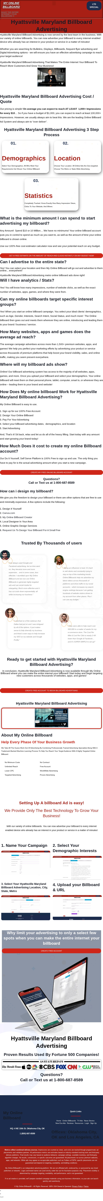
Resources (79, 1123)
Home (58, 1121)
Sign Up (93, 1123)
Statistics (38, 195)
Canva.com (9, 513)
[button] (54, 3)
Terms (86, 1186)
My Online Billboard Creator (17, 517)
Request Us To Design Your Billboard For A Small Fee (31, 530)
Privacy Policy (77, 1186)
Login (87, 1123)
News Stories (89, 1121)
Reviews (70, 1123)
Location (67, 158)
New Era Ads (61, 1123)
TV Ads (80, 1121)
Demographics (24, 158)
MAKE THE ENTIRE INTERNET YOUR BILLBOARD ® (10, 14)
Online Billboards (69, 1121)
